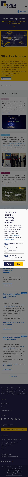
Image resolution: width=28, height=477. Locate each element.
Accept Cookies (18, 264)
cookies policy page (9, 239)
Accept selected (9, 264)
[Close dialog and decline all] (27, 209)
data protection (15, 235)
